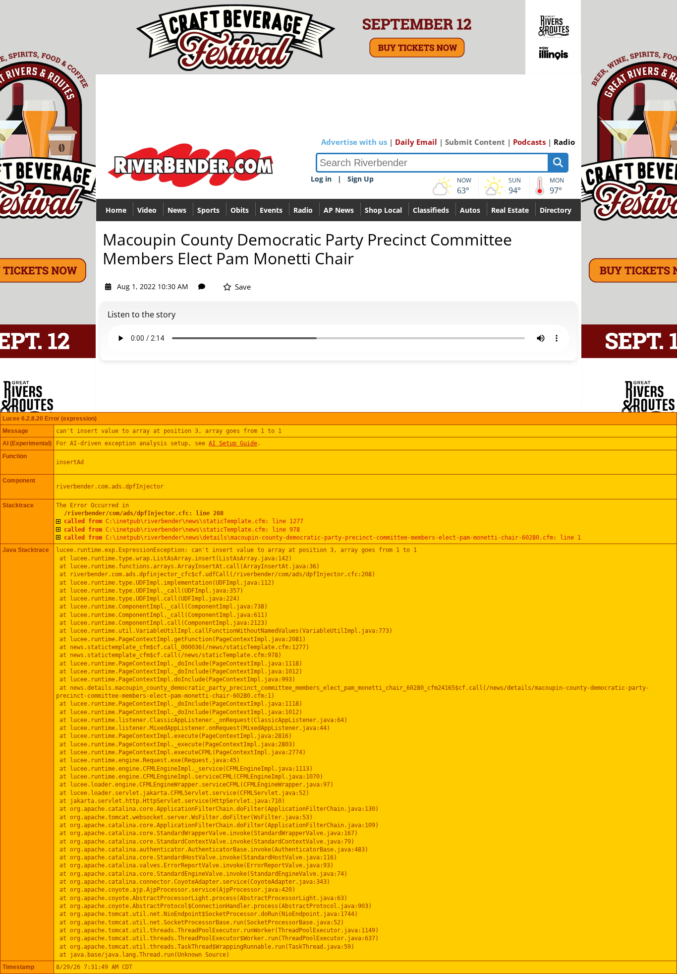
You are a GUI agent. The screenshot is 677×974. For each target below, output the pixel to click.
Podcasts (529, 142)
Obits (239, 210)
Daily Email (416, 142)
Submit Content (475, 142)
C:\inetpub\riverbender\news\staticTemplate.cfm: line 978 (182, 529)
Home (116, 210)
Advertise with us (354, 142)
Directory (555, 210)
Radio (564, 142)
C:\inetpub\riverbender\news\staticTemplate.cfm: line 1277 (183, 521)
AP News (339, 210)
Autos (470, 210)
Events (271, 210)
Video (147, 210)
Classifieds (431, 210)
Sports (208, 210)
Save (242, 287)
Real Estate (510, 210)
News (177, 210)
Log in (321, 178)
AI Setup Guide (233, 443)
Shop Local (383, 210)
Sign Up (360, 178)
